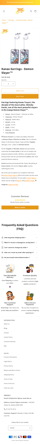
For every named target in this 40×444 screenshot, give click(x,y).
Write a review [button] (20, 207)
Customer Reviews (10, 341)
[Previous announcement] (3, 2)
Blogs (5, 328)
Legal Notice (8, 361)
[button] (4, 11)
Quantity (4, 80)
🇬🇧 (10, 287)
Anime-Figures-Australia (22, 440)
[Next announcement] (36, 2)
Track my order (8, 388)
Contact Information (10, 357)
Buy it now (20, 96)
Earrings (11, 20)
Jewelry (10, 184)
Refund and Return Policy (12, 370)
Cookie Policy (8, 337)
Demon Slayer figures (10, 175)
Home (4, 20)
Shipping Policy (9, 375)
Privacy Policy (8, 366)
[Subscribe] (30, 428)
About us (7, 324)
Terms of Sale (8, 379)
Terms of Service (9, 383)
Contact (6, 333)
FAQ (5, 346)
